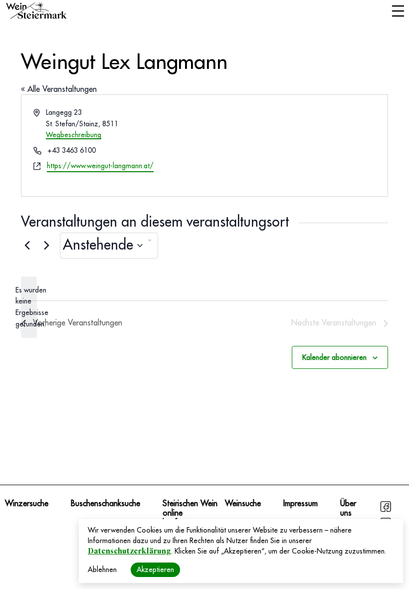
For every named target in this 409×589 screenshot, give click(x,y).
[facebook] (386, 511)
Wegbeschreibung (73, 134)
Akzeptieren (155, 569)
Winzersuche (26, 504)
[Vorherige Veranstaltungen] (27, 246)
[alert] (29, 307)
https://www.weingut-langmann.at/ (100, 165)
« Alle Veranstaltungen (59, 89)
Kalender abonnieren (334, 357)
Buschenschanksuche (105, 504)
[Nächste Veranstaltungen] (46, 246)
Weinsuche (243, 504)
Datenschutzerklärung (129, 551)
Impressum (300, 504)
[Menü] (398, 12)
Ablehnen (102, 569)
